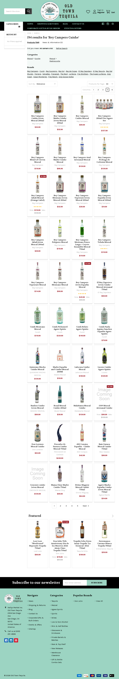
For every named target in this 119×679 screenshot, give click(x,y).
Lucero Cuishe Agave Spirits (104, 368)
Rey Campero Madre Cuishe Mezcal (59, 159)
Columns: (87, 90)
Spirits (54, 613)
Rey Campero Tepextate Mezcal (37, 283)
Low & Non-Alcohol (59, 622)
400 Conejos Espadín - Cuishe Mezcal (82, 446)
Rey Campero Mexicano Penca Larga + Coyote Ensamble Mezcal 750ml (82, 244)
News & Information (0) (53, 42)
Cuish (42, 71)
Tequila (54, 601)
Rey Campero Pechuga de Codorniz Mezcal (104, 159)
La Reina (72, 74)
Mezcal (30, 58)
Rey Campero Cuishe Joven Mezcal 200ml (37, 118)
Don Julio (78, 601)
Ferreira (38, 74)
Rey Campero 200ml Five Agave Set (104, 118)
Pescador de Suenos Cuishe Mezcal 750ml (60, 446)
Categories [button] (12, 24)
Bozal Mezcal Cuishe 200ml (59, 406)
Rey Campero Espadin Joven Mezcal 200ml (104, 197)
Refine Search (61, 48)
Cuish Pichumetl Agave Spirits (60, 328)
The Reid (64, 74)
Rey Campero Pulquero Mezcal (60, 241)
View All (99, 601)
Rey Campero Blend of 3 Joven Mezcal (37, 159)
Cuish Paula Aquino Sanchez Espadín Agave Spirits (104, 330)
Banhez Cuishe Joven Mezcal (38, 406)
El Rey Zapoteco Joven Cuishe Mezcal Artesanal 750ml (104, 286)
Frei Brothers (82, 74)
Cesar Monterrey (40, 77)
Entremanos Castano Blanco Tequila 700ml (104, 543)
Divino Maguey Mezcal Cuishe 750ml (82, 487)
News (30, 24)
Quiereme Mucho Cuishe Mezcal (38, 368)
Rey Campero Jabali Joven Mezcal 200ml (37, 242)
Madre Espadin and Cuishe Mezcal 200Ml (60, 369)
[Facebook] (103, 24)
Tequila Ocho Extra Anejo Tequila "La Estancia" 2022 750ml (82, 544)
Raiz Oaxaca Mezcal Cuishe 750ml (104, 446)
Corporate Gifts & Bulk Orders (43, 28)
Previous (109, 516)
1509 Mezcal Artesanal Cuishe (104, 406)
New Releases (57, 648)
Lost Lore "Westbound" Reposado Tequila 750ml (37, 544)
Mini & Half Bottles (59, 626)
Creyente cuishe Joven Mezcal (37, 486)
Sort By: (32, 84)
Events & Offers (72, 28)
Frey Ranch (53, 77)
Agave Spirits (57, 609)
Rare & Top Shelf (58, 644)
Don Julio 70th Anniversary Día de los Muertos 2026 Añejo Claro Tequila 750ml (60, 546)
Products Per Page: (97, 84)
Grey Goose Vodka (66, 77)
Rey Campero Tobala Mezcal (104, 241)
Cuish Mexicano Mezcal (37, 328)
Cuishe (37, 58)
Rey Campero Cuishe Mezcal (82, 117)
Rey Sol (61, 71)
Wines (54, 618)
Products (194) (33, 42)
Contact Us (78, 24)
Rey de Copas (71, 71)
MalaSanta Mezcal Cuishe (82, 406)
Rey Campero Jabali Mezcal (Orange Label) (38, 197)
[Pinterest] (113, 24)
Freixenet (55, 74)
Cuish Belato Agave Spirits (82, 328)
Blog (65, 24)
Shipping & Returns (48, 24)
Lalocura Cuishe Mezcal (82, 368)
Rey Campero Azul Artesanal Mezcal (82, 158)
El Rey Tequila (99, 71)
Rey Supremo (52, 71)
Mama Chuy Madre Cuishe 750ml (60, 486)
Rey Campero (32, 71)
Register (100, 12)
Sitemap (32, 629)
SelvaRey (46, 74)
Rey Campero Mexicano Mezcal (60, 283)
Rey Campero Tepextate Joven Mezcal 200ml (82, 197)
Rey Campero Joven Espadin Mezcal (82, 284)
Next (85, 506)
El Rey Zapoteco (85, 71)
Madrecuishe (55, 61)
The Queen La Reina (98, 74)
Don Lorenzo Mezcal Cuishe (37, 445)
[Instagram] (108, 24)
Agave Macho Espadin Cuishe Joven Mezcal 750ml (104, 488)
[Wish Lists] (88, 12)
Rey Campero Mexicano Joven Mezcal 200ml (60, 197)
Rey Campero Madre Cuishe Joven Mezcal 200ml (59, 119)
